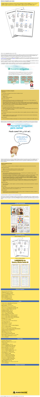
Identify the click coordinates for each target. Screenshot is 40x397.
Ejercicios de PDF (8, 346)
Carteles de (6, 353)
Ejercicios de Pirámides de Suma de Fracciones (9, 327)
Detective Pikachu (7, 312)
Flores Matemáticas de (6, 319)
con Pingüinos (7, 292)
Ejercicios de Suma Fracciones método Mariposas (9, 320)
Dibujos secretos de (10, 307)
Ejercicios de (7, 293)
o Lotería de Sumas (7, 305)
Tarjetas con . (8, 313)
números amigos (3, 58)
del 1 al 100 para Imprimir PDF (10, 361)
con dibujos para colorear (10, 314)
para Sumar (7, 295)
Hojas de (7, 298)
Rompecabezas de (8, 358)
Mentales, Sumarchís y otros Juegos (10, 334)
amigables (13, 58)
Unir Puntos (5, 362)
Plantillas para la (11, 328)
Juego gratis (6, 321)
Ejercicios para (7, 299)
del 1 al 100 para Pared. (8, 352)
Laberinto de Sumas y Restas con (10, 325)
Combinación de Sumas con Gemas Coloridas (9, 306)
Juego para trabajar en (8, 351)
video (14, 194)
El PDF (7, 340)
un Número (8, 294)
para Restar (20, 236)
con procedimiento (8, 347)
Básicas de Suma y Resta (7, 318)
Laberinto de (20, 258)
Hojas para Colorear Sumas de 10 (7, 291)
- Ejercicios (7, 310)
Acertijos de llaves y (9, 303)
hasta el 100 (7, 360)
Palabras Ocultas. (7, 332)
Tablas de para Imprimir (9, 335)
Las (8, 359)
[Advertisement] (20, 45)
